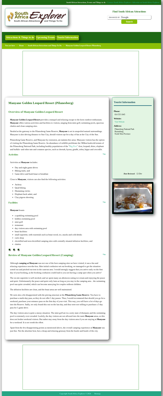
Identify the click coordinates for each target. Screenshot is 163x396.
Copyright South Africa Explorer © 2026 (75, 394)
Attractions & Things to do (20, 37)
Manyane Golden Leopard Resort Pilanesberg (83, 45)
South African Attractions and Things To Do (45, 45)
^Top (104, 154)
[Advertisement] (81, 73)
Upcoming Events (45, 37)
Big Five (73, 146)
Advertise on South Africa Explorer (145, 2)
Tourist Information (67, 37)
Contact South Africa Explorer (119, 2)
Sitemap (97, 394)
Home (21, 45)
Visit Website (119, 122)
